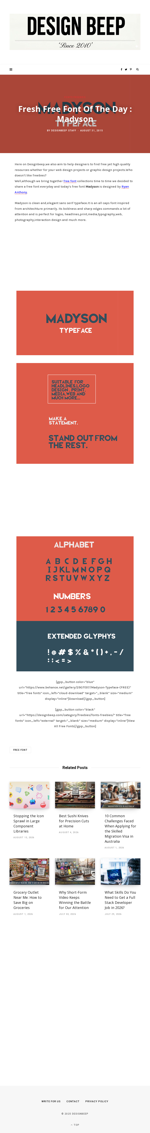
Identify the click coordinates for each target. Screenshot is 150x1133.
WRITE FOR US (51, 1101)
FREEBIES (79, 97)
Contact (72, 1101)
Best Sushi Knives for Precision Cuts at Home (74, 820)
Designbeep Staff (63, 130)
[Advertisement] (75, 255)
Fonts (68, 97)
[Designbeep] (75, 32)
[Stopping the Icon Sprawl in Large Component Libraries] (29, 795)
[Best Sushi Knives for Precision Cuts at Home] (75, 795)
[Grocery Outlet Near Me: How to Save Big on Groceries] (29, 871)
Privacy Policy (96, 1101)
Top (76, 1125)
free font (69, 181)
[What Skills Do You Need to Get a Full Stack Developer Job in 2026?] (120, 871)
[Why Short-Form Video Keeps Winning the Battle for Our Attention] (75, 871)
